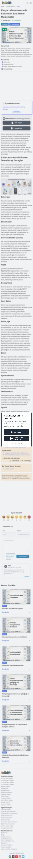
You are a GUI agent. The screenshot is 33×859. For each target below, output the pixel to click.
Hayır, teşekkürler (16, 443)
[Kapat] (29, 414)
